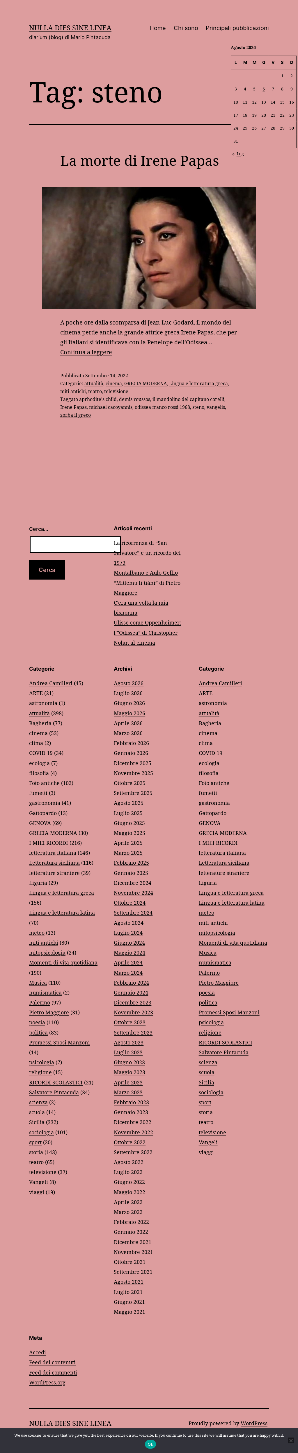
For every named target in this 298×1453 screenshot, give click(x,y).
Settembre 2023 (133, 1032)
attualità (93, 383)
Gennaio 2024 (131, 992)
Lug (240, 153)
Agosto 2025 (128, 802)
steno (198, 407)
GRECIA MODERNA (145, 383)
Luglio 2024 (128, 932)
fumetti (38, 792)
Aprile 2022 (128, 1202)
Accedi (37, 1352)
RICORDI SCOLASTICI (56, 1082)
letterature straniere (54, 872)
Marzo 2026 (128, 733)
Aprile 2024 (128, 962)
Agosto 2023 (128, 1042)
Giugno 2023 (129, 1062)
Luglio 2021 (128, 1291)
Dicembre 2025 (132, 763)
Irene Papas (73, 407)
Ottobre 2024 (130, 902)
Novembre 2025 (133, 773)
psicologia (41, 1062)
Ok (150, 1444)
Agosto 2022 (128, 1162)
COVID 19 (41, 752)
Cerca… (38, 529)
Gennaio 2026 (131, 752)
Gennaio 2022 (131, 1231)
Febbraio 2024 (131, 982)
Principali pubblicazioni (237, 28)
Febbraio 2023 (131, 1102)
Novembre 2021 (133, 1251)
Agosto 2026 (128, 683)
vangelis (216, 407)
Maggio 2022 (129, 1192)
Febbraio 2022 (131, 1221)
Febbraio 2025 (131, 862)
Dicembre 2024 (132, 882)
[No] (291, 1440)
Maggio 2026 (129, 713)
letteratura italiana (52, 852)
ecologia (39, 763)
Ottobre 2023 (130, 1022)
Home (158, 28)
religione (40, 1072)
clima (36, 742)
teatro (95, 391)
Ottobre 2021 (130, 1261)
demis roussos (134, 399)
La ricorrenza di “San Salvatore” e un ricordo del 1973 (147, 552)
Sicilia (37, 1122)
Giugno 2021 (129, 1301)
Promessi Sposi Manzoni (59, 1042)
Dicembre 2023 (132, 1002)
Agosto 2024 (128, 922)
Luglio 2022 (128, 1171)
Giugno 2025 (129, 822)
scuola (37, 1112)
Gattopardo (43, 813)
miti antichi (73, 391)
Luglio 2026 (128, 693)
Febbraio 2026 (131, 742)
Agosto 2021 (128, 1281)
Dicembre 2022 (132, 1122)
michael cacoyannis (110, 407)
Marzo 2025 (128, 852)
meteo (37, 932)
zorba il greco (75, 415)
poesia (37, 1022)
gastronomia (44, 802)
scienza (38, 1102)
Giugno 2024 (129, 942)
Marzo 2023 (128, 1092)
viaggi (36, 1192)
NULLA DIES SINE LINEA (70, 27)
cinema (114, 383)
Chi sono (186, 28)
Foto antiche (44, 782)
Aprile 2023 (128, 1082)
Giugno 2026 (129, 703)
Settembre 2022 (133, 1152)
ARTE (36, 693)
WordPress (254, 1423)
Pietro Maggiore (49, 1012)
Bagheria (40, 723)
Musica (38, 982)
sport (35, 1142)
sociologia (41, 1132)
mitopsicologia (47, 952)
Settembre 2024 (133, 912)
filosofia (39, 773)
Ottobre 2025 (130, 782)
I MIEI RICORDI (48, 842)
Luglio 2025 (128, 813)
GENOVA (40, 822)
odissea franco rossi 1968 (162, 407)
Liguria (38, 882)
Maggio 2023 (129, 1072)
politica (38, 1032)
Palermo (39, 1002)
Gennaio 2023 (131, 1112)
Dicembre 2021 (132, 1242)
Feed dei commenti (53, 1372)
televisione (116, 391)
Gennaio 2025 (131, 872)
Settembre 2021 (133, 1271)
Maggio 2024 (129, 952)
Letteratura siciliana (54, 862)
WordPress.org (47, 1382)
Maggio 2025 (129, 832)
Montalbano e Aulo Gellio (146, 572)
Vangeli (38, 1181)
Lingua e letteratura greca (198, 383)
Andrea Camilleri (50, 683)
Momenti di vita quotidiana (63, 962)
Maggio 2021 (129, 1311)
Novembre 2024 (133, 892)
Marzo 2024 (128, 972)
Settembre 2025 (133, 792)
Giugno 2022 (129, 1181)
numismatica (45, 992)
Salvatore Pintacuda (54, 1092)
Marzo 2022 (128, 1211)
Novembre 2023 (133, 1012)
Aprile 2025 (128, 842)
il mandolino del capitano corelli (188, 399)
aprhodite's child (98, 399)
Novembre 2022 (133, 1132)
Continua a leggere (86, 352)
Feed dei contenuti (52, 1362)
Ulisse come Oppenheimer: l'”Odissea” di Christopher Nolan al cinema (147, 632)
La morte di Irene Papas (139, 160)
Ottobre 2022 (130, 1142)
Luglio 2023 (128, 1052)
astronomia (43, 703)
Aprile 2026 (128, 723)
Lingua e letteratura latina (62, 912)
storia (36, 1152)
